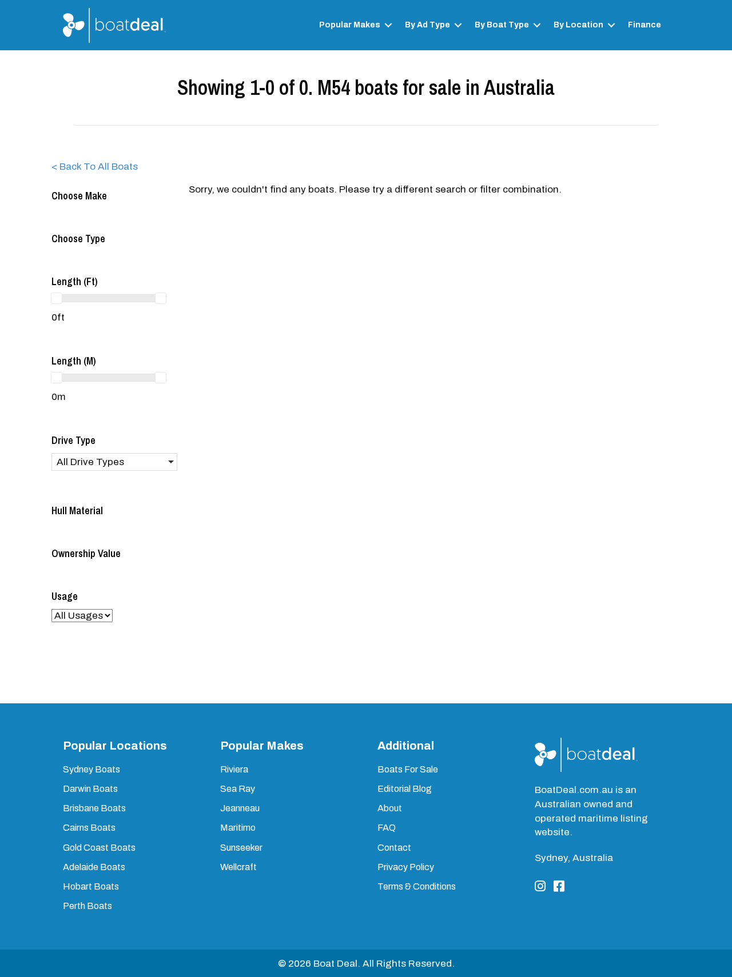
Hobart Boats (91, 886)
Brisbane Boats (94, 808)
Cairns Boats (89, 827)
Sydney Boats (91, 769)
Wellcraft (238, 867)
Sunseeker (241, 847)
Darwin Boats (90, 789)
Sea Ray (237, 789)
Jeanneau (240, 808)
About (389, 808)
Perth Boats (87, 906)
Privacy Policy (405, 867)
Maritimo (238, 827)
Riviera (234, 769)
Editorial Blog (404, 789)
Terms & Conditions (416, 886)
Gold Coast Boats (99, 847)
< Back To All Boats (94, 166)
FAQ (386, 827)
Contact (394, 847)
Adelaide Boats (94, 867)
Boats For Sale (407, 769)
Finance (644, 25)
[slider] (56, 298)
